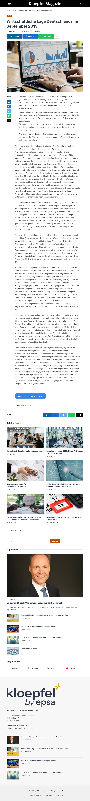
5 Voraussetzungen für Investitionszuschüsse (16, 485)
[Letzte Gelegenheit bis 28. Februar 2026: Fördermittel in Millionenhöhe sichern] (25, 504)
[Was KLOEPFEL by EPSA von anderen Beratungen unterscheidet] (13, 618)
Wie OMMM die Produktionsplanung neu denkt (38, 626)
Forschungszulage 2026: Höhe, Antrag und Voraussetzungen (64, 452)
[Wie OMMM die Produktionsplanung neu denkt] (13, 629)
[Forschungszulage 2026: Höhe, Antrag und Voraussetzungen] (64, 437)
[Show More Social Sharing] (56, 36)
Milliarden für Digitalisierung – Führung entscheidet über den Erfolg (63, 485)
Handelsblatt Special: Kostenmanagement (24, 451)
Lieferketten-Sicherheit (29, 648)
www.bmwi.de (26, 405)
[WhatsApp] (9, 116)
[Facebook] (9, 106)
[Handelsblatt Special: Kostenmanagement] (25, 437)
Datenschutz (58, 795)
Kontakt (38, 795)
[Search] (81, 3)
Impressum (48, 795)
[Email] (9, 120)
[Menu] (9, 3)
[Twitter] (9, 111)
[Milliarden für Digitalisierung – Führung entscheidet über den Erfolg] (64, 470)
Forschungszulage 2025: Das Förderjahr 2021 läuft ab (63, 518)
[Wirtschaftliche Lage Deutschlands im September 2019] (45, 66)
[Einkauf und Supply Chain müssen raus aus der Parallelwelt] (45, 575)
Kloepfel (11, 31)
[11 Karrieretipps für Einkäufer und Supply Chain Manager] (13, 640)
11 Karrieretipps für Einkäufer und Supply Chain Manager (42, 637)
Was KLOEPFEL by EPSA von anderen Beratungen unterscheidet (44, 615)
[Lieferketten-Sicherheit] (13, 651)
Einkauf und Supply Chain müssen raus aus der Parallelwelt (35, 603)
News (9, 16)
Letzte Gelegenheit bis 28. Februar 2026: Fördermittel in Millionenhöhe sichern (24, 518)
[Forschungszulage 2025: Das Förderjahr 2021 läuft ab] (64, 504)
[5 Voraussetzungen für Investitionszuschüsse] (25, 470)
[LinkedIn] (9, 102)
